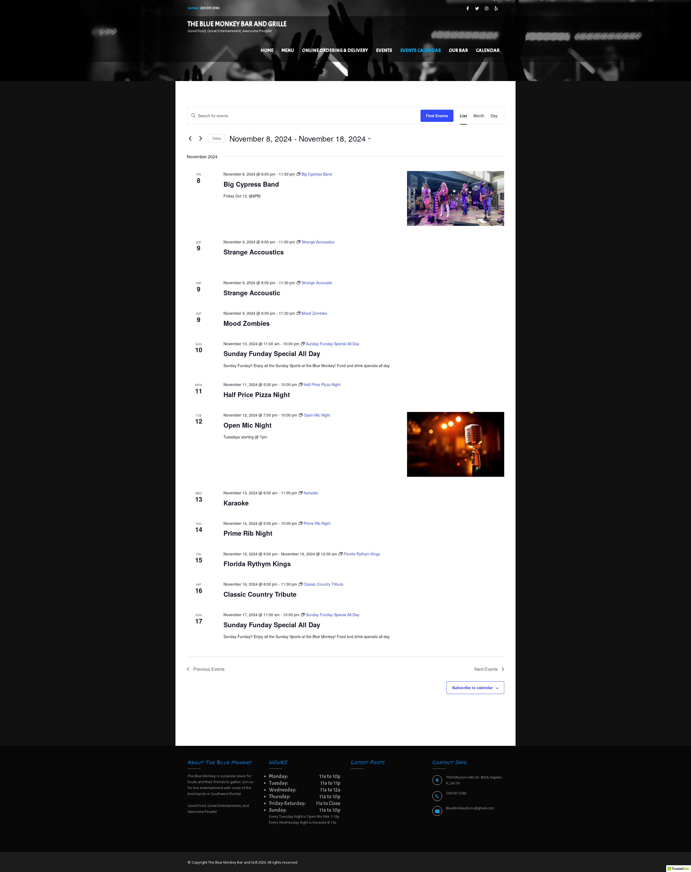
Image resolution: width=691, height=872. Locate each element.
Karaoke (236, 502)
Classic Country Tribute (259, 594)
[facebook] (467, 8)
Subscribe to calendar (472, 687)
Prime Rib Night (247, 533)
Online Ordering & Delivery (335, 50)
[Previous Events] (190, 138)
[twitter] (477, 8)
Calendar (487, 50)
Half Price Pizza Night (256, 394)
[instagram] (486, 8)
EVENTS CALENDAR (420, 50)
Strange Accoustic (251, 292)
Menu (288, 50)
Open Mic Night (247, 425)
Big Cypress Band (251, 184)
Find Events (437, 115)
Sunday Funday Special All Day (271, 353)
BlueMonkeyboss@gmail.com (470, 808)
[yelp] (496, 8)
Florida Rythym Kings (257, 563)
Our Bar (458, 50)
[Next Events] (200, 138)
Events (384, 50)
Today (216, 138)
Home (266, 50)
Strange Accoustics (253, 251)
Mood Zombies (246, 323)
